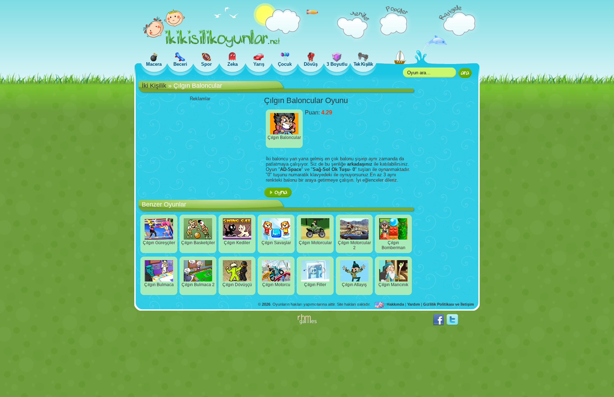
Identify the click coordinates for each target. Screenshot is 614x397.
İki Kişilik (154, 85)
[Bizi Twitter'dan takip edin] (452, 324)
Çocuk (285, 64)
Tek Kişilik (363, 64)
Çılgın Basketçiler (198, 242)
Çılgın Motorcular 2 (354, 245)
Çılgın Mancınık (393, 284)
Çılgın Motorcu (276, 284)
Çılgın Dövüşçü (237, 284)
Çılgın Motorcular (315, 242)
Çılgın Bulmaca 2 (198, 284)
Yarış (258, 64)
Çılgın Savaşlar (276, 242)
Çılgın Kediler (237, 242)
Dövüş (311, 64)
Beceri (180, 64)
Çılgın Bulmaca (159, 284)
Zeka (232, 64)
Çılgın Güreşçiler (159, 242)
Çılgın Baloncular (284, 137)
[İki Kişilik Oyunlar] (211, 46)
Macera (154, 64)
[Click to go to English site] (379, 304)
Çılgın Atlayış (354, 284)
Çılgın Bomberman (393, 245)
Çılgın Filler (315, 284)
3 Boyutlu (337, 64)
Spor (206, 64)
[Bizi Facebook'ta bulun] (438, 324)
